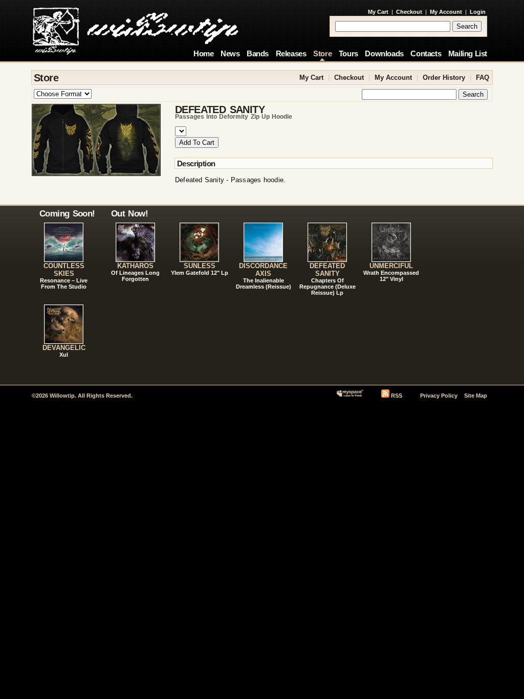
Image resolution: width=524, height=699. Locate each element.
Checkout (409, 12)
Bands (258, 54)
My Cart (378, 12)
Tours (348, 54)
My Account (446, 12)
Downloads (384, 54)
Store (322, 54)
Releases (291, 54)
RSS (396, 395)
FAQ (482, 77)
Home (203, 54)
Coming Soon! (67, 213)
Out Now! (129, 213)
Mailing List (467, 54)
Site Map (475, 395)
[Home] (135, 28)
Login (478, 12)
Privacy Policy (438, 395)
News (230, 54)
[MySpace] (349, 395)
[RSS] (385, 395)
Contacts (425, 54)
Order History (444, 77)
